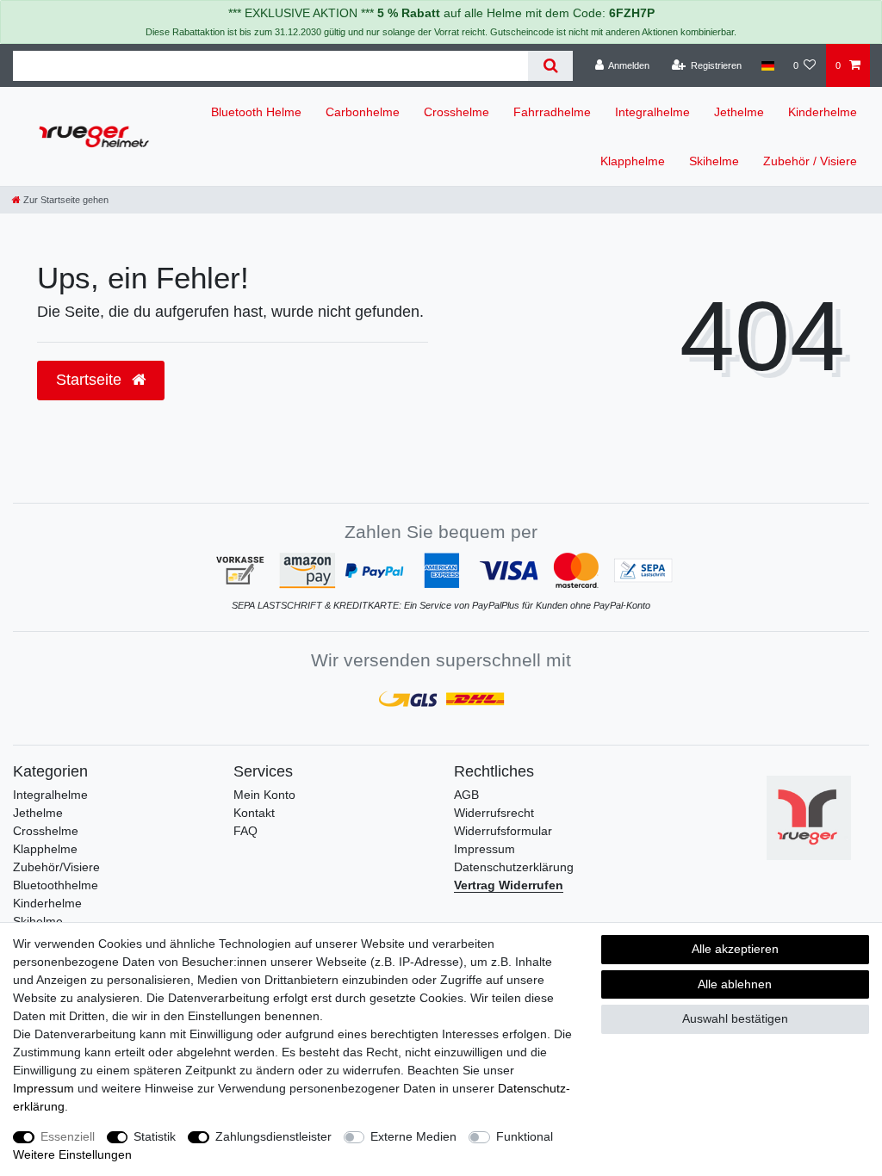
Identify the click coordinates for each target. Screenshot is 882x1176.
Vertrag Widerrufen (508, 885)
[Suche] (550, 66)
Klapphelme (632, 161)
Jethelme (739, 112)
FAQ (245, 831)
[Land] (767, 65)
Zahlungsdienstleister (273, 1136)
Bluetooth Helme (256, 112)
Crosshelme (456, 112)
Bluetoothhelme (55, 885)
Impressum (484, 849)
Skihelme (714, 161)
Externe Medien (413, 1136)
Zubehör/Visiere (56, 867)
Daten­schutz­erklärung (514, 867)
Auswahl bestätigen (735, 1018)
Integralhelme (652, 112)
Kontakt (254, 813)
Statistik (155, 1136)
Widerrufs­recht (494, 813)
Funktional (524, 1136)
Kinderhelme (822, 112)
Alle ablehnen (735, 984)
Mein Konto (264, 795)
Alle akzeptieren (735, 949)
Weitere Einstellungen (72, 1154)
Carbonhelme (363, 112)
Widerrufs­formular (503, 831)
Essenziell (67, 1136)
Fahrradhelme (552, 112)
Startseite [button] (91, 379)
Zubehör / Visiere (810, 161)
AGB (466, 795)
